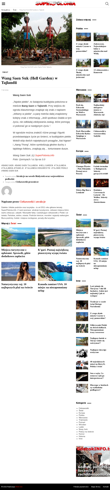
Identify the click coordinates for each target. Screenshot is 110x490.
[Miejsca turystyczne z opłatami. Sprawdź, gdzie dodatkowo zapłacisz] (18, 237)
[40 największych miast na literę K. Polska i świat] (82, 365)
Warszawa (83, 418)
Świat (13, 223)
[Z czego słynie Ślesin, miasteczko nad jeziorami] (83, 63)
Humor (82, 434)
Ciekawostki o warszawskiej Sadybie (100, 133)
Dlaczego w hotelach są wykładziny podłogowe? (99, 387)
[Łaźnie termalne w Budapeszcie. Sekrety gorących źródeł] (101, 159)
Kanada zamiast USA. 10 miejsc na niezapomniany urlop (52, 287)
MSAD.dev (19, 487)
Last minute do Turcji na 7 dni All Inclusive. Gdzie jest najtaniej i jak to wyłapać (99, 291)
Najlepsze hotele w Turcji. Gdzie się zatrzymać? (98, 340)
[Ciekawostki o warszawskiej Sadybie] (101, 124)
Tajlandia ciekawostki (38, 168)
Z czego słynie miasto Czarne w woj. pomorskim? (98, 315)
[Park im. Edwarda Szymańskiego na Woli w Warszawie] (83, 98)
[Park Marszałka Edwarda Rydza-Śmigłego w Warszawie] (83, 124)
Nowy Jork (83, 429)
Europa (82, 413)
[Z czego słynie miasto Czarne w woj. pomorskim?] (83, 37)
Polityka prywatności (81, 487)
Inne (80, 439)
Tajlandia (61, 165)
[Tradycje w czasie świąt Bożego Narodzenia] (82, 305)
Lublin (81, 427)
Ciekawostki (84, 408)
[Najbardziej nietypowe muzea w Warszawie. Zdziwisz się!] (101, 98)
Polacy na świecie (86, 432)
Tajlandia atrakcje (13, 168)
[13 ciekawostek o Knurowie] (101, 63)
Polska (81, 415)
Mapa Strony (95, 487)
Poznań (82, 422)
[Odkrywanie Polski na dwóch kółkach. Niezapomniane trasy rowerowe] (82, 328)
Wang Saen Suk (10, 171)
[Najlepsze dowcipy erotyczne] (82, 353)
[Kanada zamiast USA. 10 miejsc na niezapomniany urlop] (55, 271)
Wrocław (82, 424)
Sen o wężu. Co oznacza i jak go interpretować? (97, 375)
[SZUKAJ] (107, 3)
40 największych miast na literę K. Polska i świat (97, 364)
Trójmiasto (83, 420)
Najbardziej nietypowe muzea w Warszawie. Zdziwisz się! (99, 110)
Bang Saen (8, 165)
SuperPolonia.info (44, 155)
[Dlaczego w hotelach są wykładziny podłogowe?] (82, 388)
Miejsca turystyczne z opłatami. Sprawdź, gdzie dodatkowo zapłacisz (15, 253)
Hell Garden (46, 165)
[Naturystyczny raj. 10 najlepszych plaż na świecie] (18, 271)
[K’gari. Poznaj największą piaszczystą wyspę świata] (55, 237)
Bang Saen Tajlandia (27, 165)
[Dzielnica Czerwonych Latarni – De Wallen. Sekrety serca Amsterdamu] (101, 183)
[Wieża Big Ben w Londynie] (83, 183)
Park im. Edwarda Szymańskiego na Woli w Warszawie (82, 110)
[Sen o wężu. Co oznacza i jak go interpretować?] (82, 376)
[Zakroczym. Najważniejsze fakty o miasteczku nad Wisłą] (101, 37)
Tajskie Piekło (60, 168)
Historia (82, 436)
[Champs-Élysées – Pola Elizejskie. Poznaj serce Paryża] (83, 159)
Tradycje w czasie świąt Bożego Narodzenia (98, 304)
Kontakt (106, 487)
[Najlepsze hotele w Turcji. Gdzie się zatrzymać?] (82, 341)
